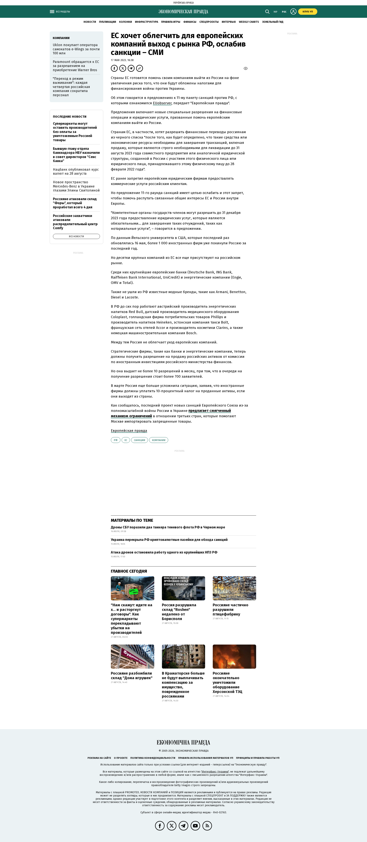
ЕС (125, 440)
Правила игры (170, 22)
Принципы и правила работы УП (257, 757)
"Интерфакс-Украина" (215, 771)
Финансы (189, 22)
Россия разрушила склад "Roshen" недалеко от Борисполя (179, 612)
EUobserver (162, 103)
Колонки (125, 22)
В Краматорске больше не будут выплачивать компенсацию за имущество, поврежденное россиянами (183, 685)
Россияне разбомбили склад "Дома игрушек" (132, 675)
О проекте (120, 757)
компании (158, 440)
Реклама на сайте (99, 757)
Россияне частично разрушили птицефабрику (230, 609)
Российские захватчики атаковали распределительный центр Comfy (75, 222)
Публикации (107, 22)
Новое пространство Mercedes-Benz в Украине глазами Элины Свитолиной (76, 186)
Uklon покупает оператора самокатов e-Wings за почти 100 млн (76, 49)
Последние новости (69, 116)
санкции (139, 440)
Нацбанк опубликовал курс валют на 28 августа (76, 171)
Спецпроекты (209, 22)
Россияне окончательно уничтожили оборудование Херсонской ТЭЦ (227, 682)
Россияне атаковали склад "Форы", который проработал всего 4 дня (75, 203)
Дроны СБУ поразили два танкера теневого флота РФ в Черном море (168, 527)
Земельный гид (272, 22)
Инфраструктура (146, 22)
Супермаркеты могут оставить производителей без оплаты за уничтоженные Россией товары (75, 131)
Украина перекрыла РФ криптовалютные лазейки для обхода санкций (169, 540)
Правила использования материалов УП (205, 757)
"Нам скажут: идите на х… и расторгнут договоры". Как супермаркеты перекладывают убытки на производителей (131, 619)
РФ (116, 440)
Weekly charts (249, 22)
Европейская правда (129, 430)
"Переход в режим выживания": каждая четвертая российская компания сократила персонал (71, 87)
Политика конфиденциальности (152, 757)
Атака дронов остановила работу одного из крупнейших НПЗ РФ (164, 552)
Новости (90, 22)
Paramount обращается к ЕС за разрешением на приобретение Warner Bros (76, 66)
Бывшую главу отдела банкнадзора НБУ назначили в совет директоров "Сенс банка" (76, 155)
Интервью (229, 22)
